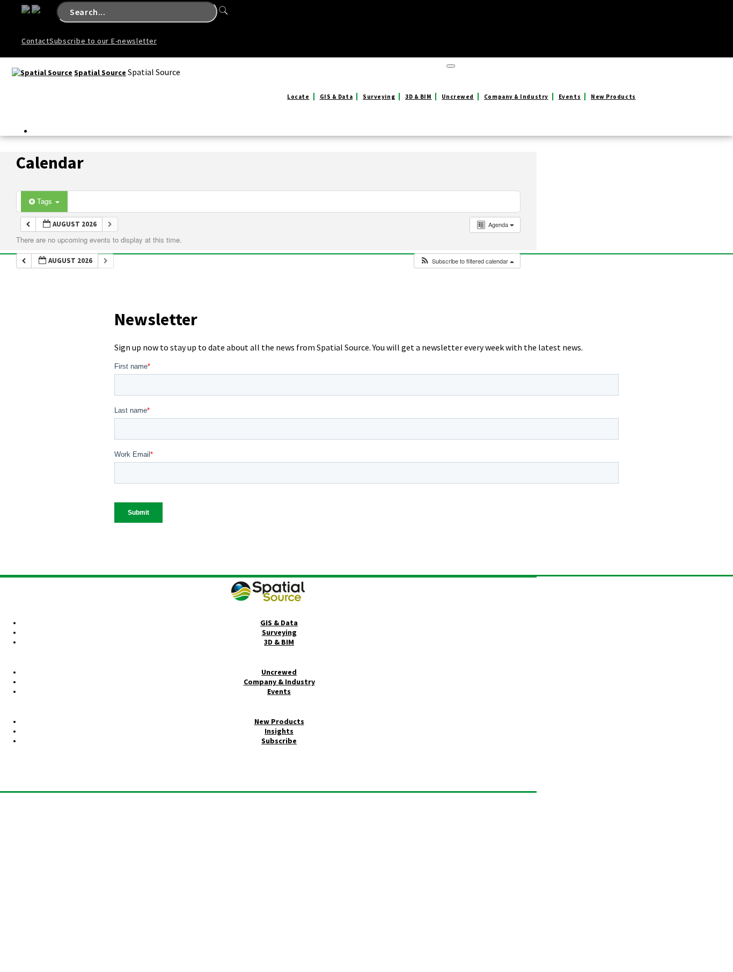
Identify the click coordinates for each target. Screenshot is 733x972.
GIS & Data (336, 96)
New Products (613, 96)
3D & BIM (418, 96)
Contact (35, 41)
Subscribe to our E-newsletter (103, 41)
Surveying (379, 96)
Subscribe (279, 741)
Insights (279, 731)
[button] (466, 261)
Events (570, 96)
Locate (298, 96)
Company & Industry (516, 96)
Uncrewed (457, 96)
